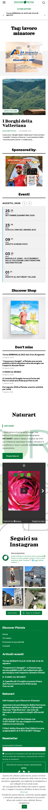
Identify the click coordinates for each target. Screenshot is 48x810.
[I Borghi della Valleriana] (24, 97)
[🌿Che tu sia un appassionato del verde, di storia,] (35, 598)
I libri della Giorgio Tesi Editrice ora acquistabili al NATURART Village (23, 729)
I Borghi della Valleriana (17, 123)
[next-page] (44, 15)
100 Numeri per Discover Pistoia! (21, 700)
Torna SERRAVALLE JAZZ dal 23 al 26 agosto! (22, 14)
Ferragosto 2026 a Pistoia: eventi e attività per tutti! (22, 388)
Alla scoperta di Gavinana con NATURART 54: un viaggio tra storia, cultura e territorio (22, 721)
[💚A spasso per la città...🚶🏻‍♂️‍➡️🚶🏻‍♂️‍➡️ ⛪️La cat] (12, 598)
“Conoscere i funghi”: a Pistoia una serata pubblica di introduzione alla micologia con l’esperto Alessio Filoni (23, 363)
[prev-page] (3, 15)
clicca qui (24, 792)
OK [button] (24, 807)
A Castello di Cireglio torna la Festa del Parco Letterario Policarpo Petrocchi (21, 379)
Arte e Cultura (10, 111)
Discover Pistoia (9, 131)
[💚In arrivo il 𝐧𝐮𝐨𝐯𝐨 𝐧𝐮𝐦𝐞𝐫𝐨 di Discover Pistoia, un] (12, 576)
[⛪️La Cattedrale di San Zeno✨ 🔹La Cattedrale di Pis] (35, 576)
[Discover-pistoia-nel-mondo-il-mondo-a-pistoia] (24, 2)
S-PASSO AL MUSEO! (11, 371)
